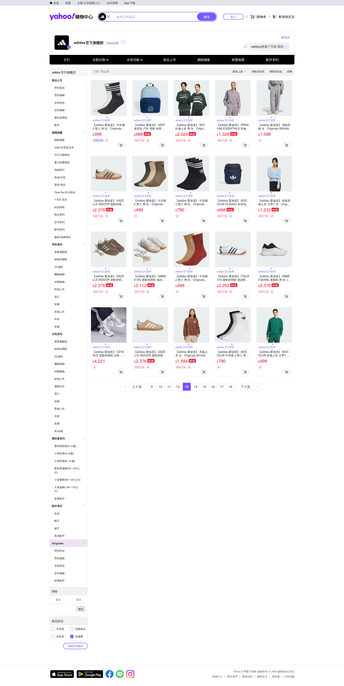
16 (213, 386)
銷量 (289, 71)
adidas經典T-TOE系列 (267, 46)
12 (178, 386)
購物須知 (247, 676)
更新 (291, 671)
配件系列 (272, 59)
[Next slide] (123, 98)
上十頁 (137, 386)
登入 (233, 17)
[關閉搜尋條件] (108, 16)
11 (169, 386)
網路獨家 (203, 59)
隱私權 (276, 676)
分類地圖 (289, 676)
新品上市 (169, 59)
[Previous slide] (93, 98)
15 (204, 386)
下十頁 (245, 386)
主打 (67, 59)
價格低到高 (258, 71)
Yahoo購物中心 (71, 16)
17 (222, 386)
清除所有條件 (75, 646)
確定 (80, 609)
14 (195, 386)
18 (230, 386)
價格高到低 (275, 71)
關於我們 (232, 676)
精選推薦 (238, 59)
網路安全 (262, 676)
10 (160, 386)
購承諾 (285, 37)
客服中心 (217, 676)
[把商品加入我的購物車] (121, 145)
